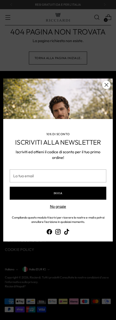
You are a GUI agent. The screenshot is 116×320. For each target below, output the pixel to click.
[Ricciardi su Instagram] (58, 233)
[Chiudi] (106, 85)
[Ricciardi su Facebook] (49, 233)
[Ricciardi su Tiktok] (66, 233)
